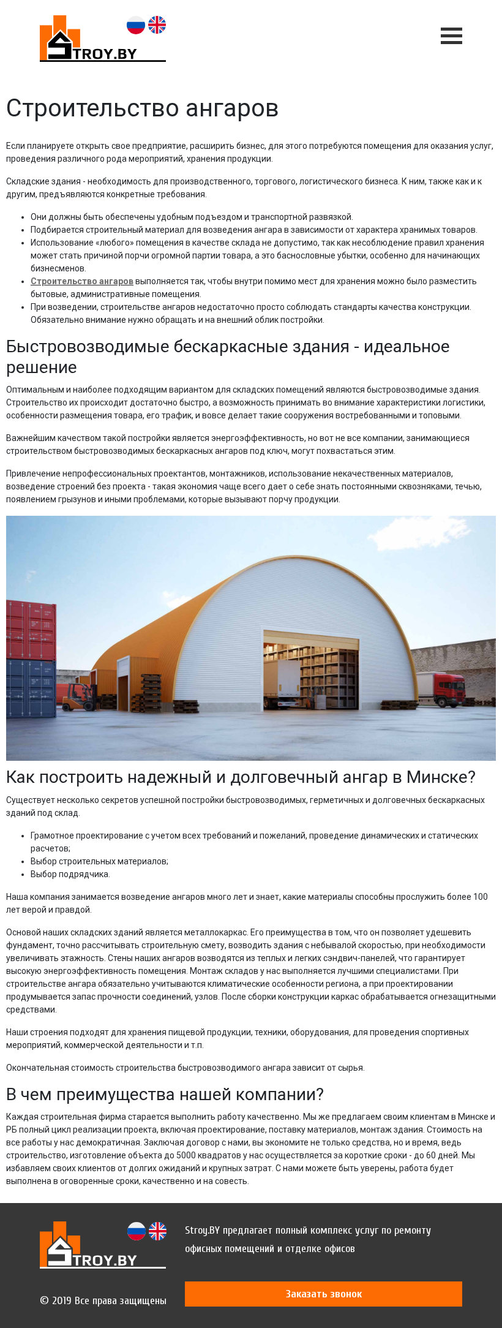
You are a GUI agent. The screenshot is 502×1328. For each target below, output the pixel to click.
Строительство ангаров (82, 281)
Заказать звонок (324, 1294)
